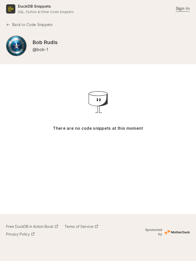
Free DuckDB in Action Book (29, 226)
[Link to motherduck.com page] (177, 232)
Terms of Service (79, 226)
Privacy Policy (18, 234)
